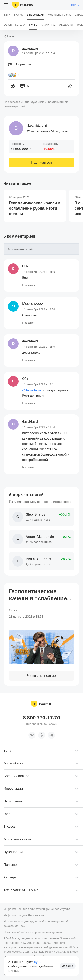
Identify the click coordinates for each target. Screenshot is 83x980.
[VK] (31, 735)
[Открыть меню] (6, 5)
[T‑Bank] (22, 5)
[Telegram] (51, 735)
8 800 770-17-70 (41, 718)
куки (38, 961)
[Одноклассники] (41, 735)
